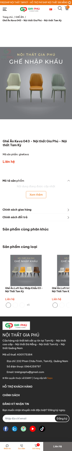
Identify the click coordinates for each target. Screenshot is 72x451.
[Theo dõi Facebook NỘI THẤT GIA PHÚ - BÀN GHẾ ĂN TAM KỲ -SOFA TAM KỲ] (6, 428)
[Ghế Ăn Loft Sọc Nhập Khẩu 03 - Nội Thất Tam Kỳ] (26, 270)
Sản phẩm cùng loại (20, 246)
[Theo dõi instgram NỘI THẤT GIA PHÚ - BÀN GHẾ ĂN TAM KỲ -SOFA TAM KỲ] (23, 428)
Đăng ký (62, 418)
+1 (29, 304)
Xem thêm (36, 194)
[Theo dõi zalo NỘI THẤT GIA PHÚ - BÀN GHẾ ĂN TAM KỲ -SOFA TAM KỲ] (14, 428)
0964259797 (32, 366)
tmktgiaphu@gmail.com (29, 372)
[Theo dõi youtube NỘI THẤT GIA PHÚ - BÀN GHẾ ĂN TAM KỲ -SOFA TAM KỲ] (32, 428)
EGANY (28, 378)
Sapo (50, 378)
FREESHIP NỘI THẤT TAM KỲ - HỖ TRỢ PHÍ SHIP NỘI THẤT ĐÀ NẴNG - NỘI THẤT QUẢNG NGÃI (34, 2)
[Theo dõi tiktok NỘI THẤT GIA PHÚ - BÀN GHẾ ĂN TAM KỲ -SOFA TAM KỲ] (42, 428)
